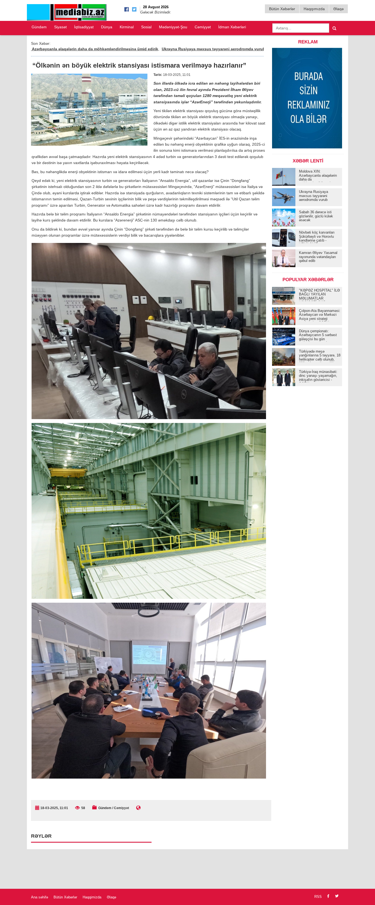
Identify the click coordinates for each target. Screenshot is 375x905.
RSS (318, 897)
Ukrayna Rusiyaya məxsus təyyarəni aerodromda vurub (176, 49)
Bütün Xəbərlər (282, 9)
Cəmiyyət (203, 27)
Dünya (106, 27)
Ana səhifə (39, 897)
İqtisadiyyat (84, 27)
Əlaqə (338, 9)
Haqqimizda (92, 897)
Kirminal (127, 27)
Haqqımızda (314, 9)
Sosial (146, 27)
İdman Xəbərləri (232, 27)
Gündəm (39, 27)
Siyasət (60, 27)
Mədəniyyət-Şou (173, 27)
